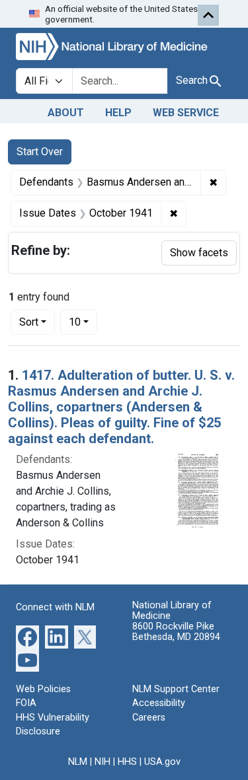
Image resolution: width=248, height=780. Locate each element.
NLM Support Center (176, 689)
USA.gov (162, 761)
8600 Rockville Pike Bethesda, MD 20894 (176, 632)
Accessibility (158, 703)
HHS (127, 761)
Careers (148, 717)
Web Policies (43, 689)
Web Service (186, 112)
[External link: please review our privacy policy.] (27, 635)
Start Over (40, 151)
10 (83, 321)
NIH (102, 761)
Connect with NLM (55, 607)
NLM (77, 761)
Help (118, 112)
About (66, 112)
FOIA (26, 703)
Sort (28, 322)
